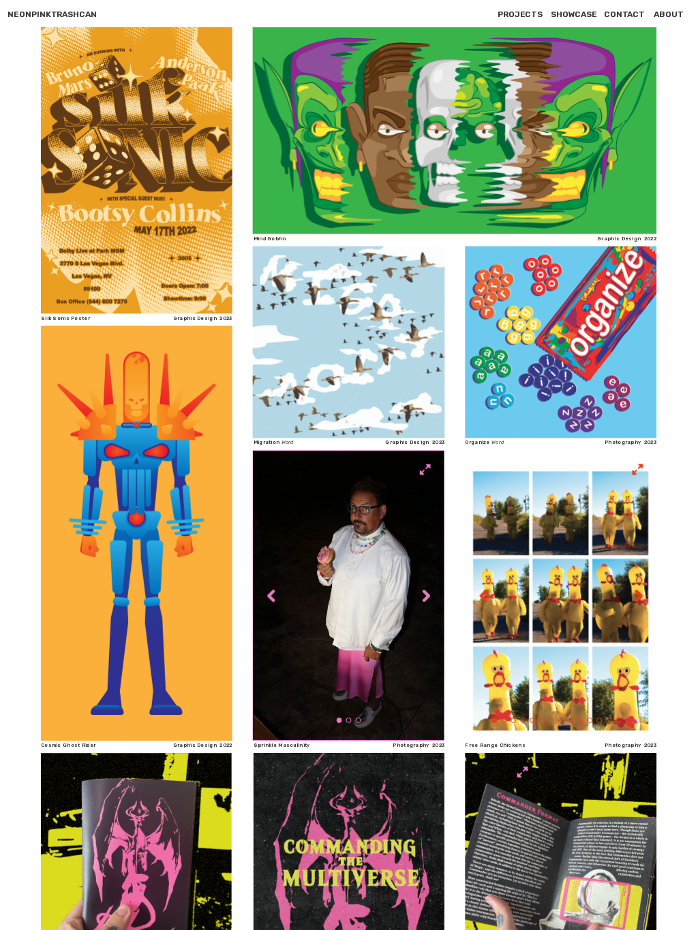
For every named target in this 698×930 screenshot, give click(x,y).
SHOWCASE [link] (574, 14)
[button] (272, 595)
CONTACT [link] (625, 14)
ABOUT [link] (669, 14)
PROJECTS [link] (520, 14)
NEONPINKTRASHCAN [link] (52, 14)
